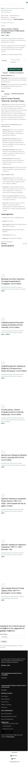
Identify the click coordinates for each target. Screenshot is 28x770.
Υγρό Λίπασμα (14, 598)
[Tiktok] (11, 732)
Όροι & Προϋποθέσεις (6, 713)
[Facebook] (3, 732)
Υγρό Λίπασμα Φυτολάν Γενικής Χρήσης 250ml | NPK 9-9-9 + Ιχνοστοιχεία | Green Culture (12, 590)
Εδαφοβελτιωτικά (7, 86)
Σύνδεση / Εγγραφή (6, 704)
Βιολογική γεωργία (11, 84)
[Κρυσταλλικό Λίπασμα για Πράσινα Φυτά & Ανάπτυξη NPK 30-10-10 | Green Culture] (14, 437)
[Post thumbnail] (4, 670)
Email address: (3, 634)
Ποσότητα (4, 60)
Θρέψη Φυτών (5, 17)
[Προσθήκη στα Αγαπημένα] (16, 276)
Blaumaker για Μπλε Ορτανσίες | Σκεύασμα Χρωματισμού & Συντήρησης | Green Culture (13, 281)
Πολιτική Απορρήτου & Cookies (9, 716)
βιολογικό (18, 84)
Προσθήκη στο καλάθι (15, 69)
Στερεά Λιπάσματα (18, 19)
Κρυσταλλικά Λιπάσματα (13, 289)
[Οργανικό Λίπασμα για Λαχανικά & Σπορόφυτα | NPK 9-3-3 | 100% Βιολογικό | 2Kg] (14, 526)
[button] (3, 276)
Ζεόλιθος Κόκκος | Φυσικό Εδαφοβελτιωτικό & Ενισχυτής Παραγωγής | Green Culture (12, 412)
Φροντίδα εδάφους (6, 88)
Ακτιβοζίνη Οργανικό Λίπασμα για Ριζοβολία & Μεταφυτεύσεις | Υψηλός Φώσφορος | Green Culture (14, 368)
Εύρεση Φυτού (5, 702)
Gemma (3, 25)
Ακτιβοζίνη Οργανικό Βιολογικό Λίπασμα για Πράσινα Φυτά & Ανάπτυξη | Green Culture (12, 324)
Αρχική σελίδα (4, 15)
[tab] (7, 94)
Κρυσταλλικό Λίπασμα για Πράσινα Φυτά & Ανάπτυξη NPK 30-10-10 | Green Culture (14, 457)
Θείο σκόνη (15, 86)
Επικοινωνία (4, 707)
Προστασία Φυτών (12, 80)
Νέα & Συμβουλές (5, 699)
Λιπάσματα (13, 17)
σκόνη (20, 86)
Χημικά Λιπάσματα (5, 598)
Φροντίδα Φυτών (14, 15)
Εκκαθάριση (13, 62)
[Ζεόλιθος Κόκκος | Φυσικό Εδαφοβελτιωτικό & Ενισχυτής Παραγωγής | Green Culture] (14, 391)
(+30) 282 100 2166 (6, 726)
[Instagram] (7, 732)
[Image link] (9, 654)
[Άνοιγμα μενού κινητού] (1, 2)
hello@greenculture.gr (7, 729)
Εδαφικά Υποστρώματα (11, 419)
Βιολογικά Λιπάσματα (6, 19)
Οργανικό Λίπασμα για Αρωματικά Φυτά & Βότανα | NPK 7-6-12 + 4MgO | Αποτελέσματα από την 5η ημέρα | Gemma (13, 502)
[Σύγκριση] (11, 276)
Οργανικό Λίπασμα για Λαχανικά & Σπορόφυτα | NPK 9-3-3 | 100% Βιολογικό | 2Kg (13, 547)
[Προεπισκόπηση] (7, 276)
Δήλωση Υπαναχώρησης (7, 719)
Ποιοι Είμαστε (4, 696)
